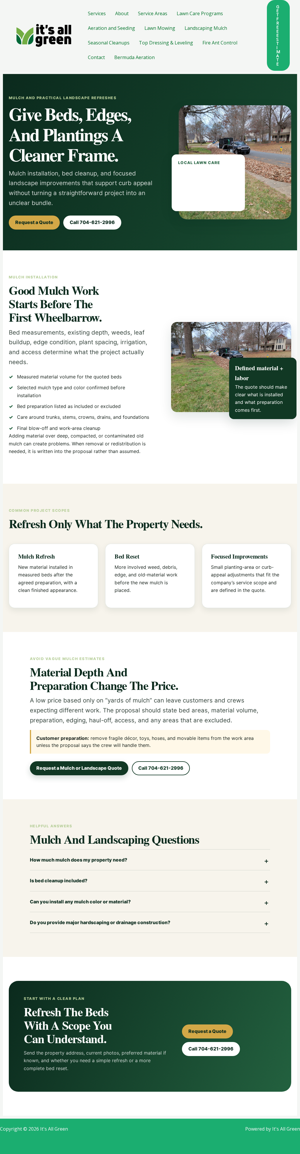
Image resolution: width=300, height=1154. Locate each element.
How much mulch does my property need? (78, 860)
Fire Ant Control (219, 42)
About (122, 13)
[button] (278, 35)
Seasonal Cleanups (108, 42)
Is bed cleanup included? (58, 880)
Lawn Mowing (159, 28)
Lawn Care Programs (200, 13)
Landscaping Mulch (206, 28)
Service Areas (152, 13)
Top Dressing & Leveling (166, 42)
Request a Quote (34, 222)
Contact (96, 57)
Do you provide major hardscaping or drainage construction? (100, 922)
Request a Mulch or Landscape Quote (79, 768)
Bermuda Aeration (134, 57)
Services (97, 13)
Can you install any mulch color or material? (80, 902)
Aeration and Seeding (111, 28)
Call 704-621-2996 (92, 222)
